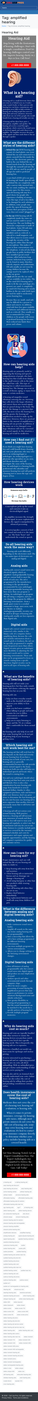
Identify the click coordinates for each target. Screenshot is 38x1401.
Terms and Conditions (20, 1398)
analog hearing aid (9, 1236)
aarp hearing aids (26, 1188)
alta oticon (26, 1213)
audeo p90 (22, 1248)
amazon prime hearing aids (12, 1229)
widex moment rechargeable (12, 1362)
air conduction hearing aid (11, 1213)
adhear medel (8, 1195)
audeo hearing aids (9, 1248)
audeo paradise (8, 1251)
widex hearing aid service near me (14, 1327)
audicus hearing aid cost (11, 1273)
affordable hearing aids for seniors (14, 1201)
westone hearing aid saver (11, 1295)
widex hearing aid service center (13, 1324)
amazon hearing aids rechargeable (14, 1223)
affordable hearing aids (25, 1198)
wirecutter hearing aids (24, 1374)
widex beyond (18, 1302)
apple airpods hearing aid (26, 1236)
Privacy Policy (7, 1398)
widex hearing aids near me (12, 1336)
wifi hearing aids (8, 1374)
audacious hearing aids (10, 1245)
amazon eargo (8, 1217)
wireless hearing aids (10, 1377)
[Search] (35, 7)
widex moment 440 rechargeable (14, 1349)
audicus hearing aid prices (11, 1276)
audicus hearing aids (10, 1280)
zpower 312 (18, 1381)
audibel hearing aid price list (12, 1258)
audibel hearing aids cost (11, 1264)
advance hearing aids (22, 1195)
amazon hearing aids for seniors (13, 1220)
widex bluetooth (8, 1305)
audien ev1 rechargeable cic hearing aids (16, 1286)
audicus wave (24, 1280)
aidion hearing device (25, 1210)
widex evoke (7, 1308)
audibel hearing (21, 1251)
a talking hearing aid (21, 1182)
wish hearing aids (25, 1377)
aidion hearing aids (9, 1210)
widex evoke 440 (23, 1311)
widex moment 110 (9, 1340)
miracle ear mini (19, 1289)
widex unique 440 (9, 1371)
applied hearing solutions (25, 1239)
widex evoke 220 (9, 1311)
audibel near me (26, 1270)
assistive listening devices (11, 1242)
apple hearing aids (9, 1239)
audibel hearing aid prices (11, 1261)
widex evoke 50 (8, 1314)
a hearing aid (7, 1182)
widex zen (21, 1371)
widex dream (21, 1305)
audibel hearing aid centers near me (14, 1254)
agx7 (18, 1207)
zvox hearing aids (9, 1384)
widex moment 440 (25, 1343)
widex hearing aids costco (11, 1333)
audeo (23, 1245)
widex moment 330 (9, 1343)
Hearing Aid (10, 32)
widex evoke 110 (20, 1308)
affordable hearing (9, 1198)
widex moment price (10, 1359)
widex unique (19, 1368)
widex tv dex (7, 1368)
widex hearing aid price (11, 1318)
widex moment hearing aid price (13, 1355)
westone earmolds (25, 1292)
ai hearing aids (28, 1207)
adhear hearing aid (25, 1191)
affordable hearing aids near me (13, 1204)
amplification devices (10, 1232)
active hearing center (10, 1191)
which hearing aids (28, 1295)
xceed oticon (7, 1381)
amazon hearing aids (22, 1217)
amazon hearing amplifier (11, 1226)
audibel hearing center (10, 1270)
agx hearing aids (9, 1207)
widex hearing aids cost (26, 1330)
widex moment (28, 1336)
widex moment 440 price (11, 1346)
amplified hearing (25, 1232)
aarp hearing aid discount (11, 1185)
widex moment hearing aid (11, 1352)
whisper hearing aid (9, 1299)
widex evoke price (22, 1314)
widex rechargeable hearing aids (13, 1365)
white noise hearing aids (26, 1299)
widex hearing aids (9, 1330)
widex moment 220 (24, 1340)
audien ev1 (7, 1283)
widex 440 (7, 1302)
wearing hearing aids (10, 1292)
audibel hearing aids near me (12, 1267)
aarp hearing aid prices (10, 1188)
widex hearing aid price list (12, 1321)
